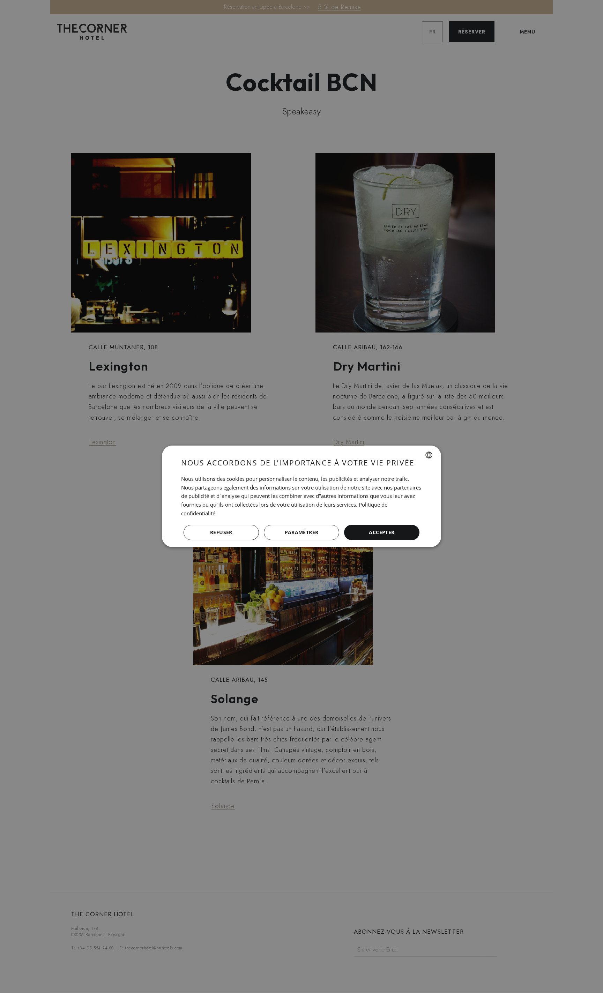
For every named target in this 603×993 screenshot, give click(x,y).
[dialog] (301, 496)
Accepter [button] (381, 532)
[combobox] (428, 454)
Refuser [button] (221, 532)
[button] (301, 532)
